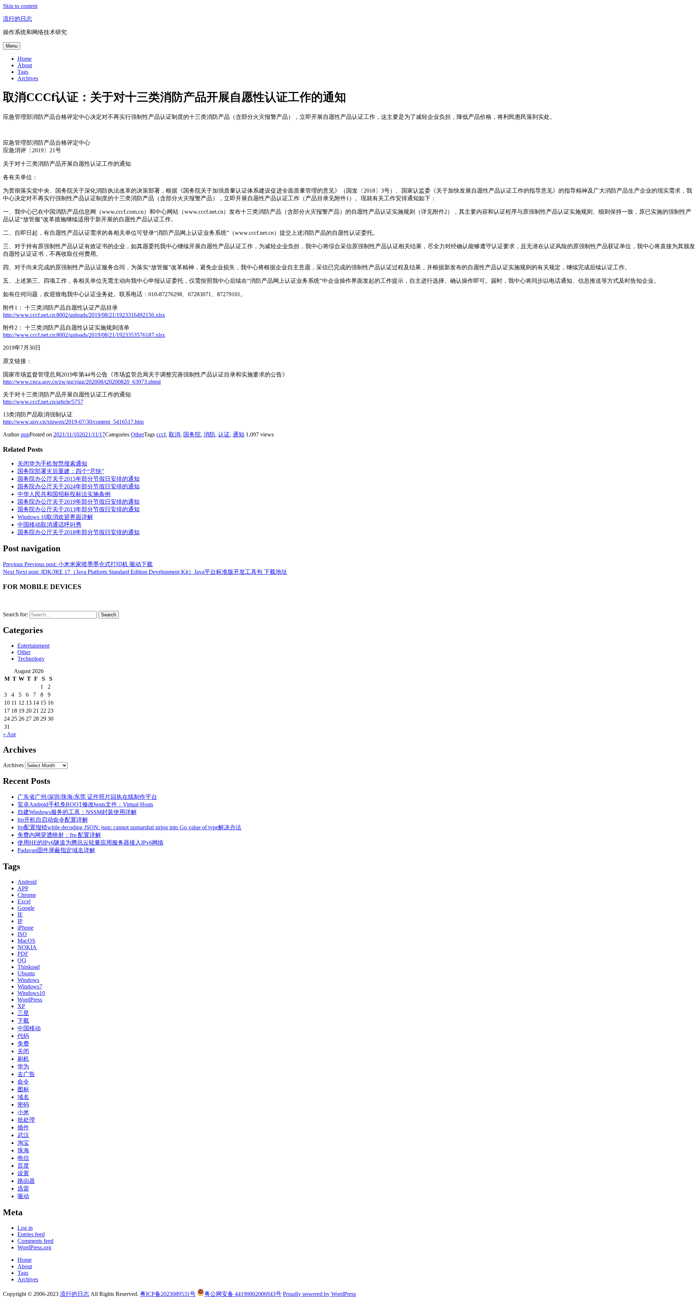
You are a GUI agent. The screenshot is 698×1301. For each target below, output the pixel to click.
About (24, 65)
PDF (22, 954)
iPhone (25, 928)
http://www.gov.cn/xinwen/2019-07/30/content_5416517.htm (73, 422)
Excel (24, 901)
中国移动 (29, 1028)
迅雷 (23, 1188)
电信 (23, 1158)
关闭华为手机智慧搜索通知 (52, 463)
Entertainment (33, 646)
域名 (23, 1097)
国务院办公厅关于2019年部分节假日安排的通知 (78, 502)
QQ (21, 960)
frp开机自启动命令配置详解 (52, 820)
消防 (209, 434)
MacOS (26, 941)
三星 (23, 1013)
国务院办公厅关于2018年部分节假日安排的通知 (78, 532)
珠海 (23, 1150)
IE (20, 914)
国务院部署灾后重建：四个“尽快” (60, 471)
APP (22, 888)
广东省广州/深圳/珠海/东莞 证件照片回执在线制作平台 (87, 797)
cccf (161, 434)
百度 (23, 1166)
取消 (174, 434)
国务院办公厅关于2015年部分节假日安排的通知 (78, 479)
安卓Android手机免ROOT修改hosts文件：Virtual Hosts (85, 804)
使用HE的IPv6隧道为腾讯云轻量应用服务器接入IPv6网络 (90, 842)
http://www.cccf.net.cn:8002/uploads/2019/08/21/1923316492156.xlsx (84, 315)
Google (26, 908)
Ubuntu (26, 973)
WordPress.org (34, 1247)
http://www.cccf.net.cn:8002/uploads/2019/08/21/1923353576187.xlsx (84, 335)
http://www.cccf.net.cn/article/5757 (43, 402)
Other (137, 434)
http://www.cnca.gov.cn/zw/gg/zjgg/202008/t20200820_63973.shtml (82, 382)
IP (20, 921)
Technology (31, 659)
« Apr (9, 734)
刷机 (23, 1059)
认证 (224, 434)
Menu (11, 46)
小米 (23, 1112)
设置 (23, 1173)
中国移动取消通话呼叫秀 (49, 524)
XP (21, 1006)
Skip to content (20, 6)
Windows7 (29, 986)
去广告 (26, 1074)
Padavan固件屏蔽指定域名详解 (56, 850)
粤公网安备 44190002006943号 (242, 1294)
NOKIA (27, 947)
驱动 (23, 1196)
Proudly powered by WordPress (319, 1294)
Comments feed (35, 1241)
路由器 (26, 1181)
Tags (22, 72)
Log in (25, 1228)
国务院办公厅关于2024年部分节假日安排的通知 (78, 486)
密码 (23, 1104)
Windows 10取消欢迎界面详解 (55, 517)
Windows (28, 980)
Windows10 (31, 993)
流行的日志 (17, 19)
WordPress (29, 999)
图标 (23, 1089)
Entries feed (31, 1234)
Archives (27, 78)
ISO (22, 934)
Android (27, 882)
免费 (23, 1043)
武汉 (23, 1135)
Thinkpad (28, 967)
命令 (23, 1082)
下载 (23, 1021)
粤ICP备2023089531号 (168, 1294)
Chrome (26, 895)
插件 (23, 1127)
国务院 (192, 434)
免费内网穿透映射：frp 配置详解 (59, 835)
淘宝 (23, 1143)
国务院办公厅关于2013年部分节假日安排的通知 (78, 509)
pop (25, 434)
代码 (23, 1036)
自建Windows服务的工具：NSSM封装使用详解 (77, 812)
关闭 (23, 1051)
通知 (238, 434)
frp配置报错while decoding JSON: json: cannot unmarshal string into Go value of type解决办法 (129, 827)
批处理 (26, 1120)
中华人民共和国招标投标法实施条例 (64, 494)
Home (24, 59)
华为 (23, 1066)
